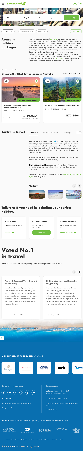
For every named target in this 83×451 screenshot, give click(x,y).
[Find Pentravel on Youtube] (9, 392)
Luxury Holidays (26, 31)
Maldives (11, 421)
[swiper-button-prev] (74, 186)
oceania (6, 70)
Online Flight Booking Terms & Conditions (24, 439)
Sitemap (61, 439)
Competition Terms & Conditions (43, 439)
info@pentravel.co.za (52, 391)
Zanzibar (25, 421)
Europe (31, 421)
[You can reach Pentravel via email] (79, 3)
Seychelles (18, 421)
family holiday (59, 58)
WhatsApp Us (41, 232)
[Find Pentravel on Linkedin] (33, 392)
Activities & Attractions (50, 133)
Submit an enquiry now (66, 232)
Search (70, 18)
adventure (53, 39)
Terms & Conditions (9, 439)
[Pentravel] (16, 5)
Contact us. (8, 232)
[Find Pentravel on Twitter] (15, 392)
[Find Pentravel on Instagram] (21, 392)
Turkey (37, 421)
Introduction (34, 133)
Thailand (48, 421)
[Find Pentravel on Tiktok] (27, 392)
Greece (42, 421)
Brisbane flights (68, 174)
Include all (7, 31)
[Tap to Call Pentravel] (70, 3)
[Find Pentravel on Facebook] (4, 392)
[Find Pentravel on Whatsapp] (75, 3)
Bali (53, 421)
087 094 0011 (64, 391)
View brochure (50, 410)
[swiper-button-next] (80, 132)
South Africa (59, 421)
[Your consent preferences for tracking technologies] (2, 338)
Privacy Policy (55, 439)
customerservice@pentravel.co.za (55, 393)
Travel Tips (67, 133)
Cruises (40, 31)
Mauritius (4, 421)
